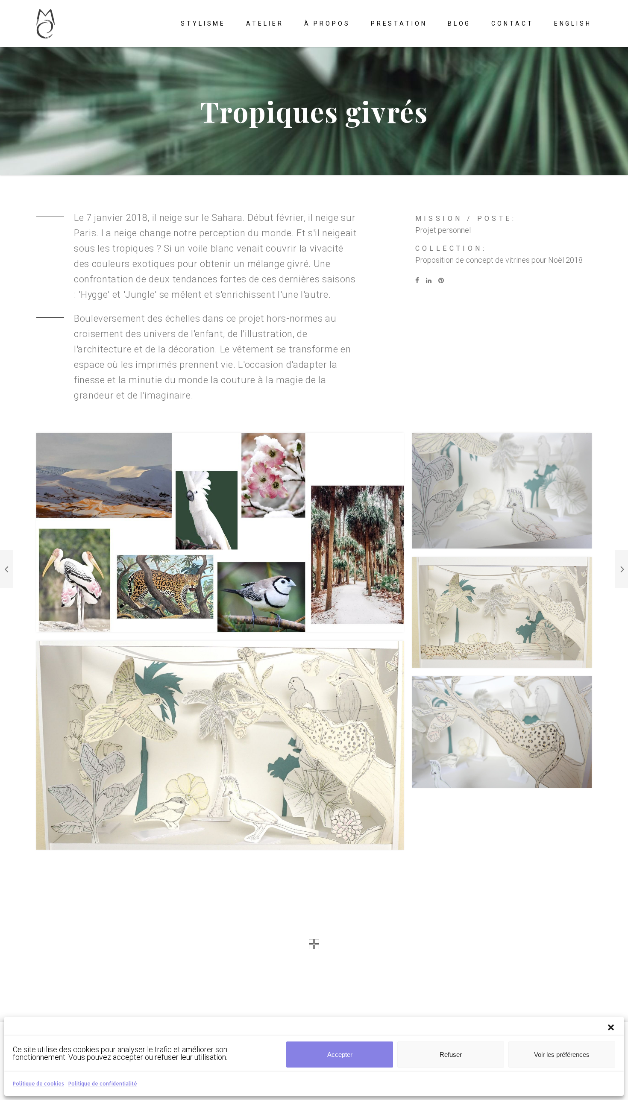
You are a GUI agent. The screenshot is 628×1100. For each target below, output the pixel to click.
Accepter (339, 1054)
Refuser (451, 1054)
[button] (611, 1027)
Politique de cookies (38, 1083)
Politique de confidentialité (102, 1083)
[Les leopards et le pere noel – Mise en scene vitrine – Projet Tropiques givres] (502, 612)
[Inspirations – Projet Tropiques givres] (220, 532)
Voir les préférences (562, 1054)
